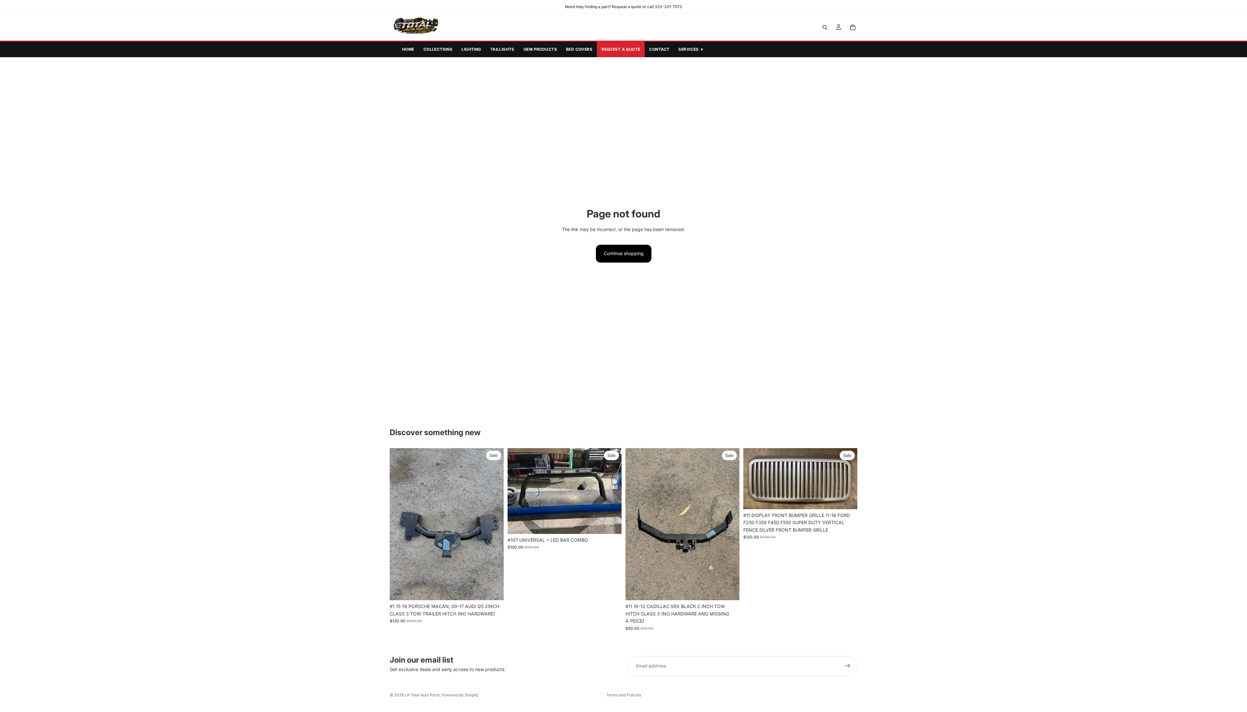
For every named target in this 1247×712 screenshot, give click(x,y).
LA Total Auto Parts (422, 695)
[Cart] (853, 27)
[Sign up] (847, 666)
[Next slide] (494, 524)
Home (408, 49)
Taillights (502, 49)
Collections (438, 49)
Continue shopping (624, 253)
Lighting (471, 49)
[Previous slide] (399, 524)
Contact (659, 49)
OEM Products (540, 49)
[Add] (493, 590)
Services (690, 49)
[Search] (825, 27)
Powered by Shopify (460, 695)
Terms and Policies (623, 695)
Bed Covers (579, 49)
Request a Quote (620, 49)
